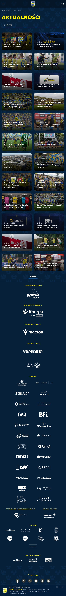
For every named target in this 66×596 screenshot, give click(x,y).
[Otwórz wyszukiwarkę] (62, 4)
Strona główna (6, 10)
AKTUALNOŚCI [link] (17, 10)
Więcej (33, 276)
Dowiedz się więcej (15, 589)
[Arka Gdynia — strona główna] (33, 4)
